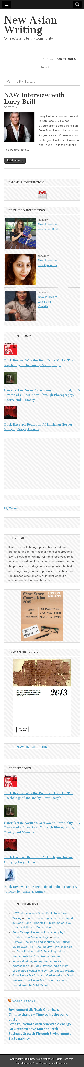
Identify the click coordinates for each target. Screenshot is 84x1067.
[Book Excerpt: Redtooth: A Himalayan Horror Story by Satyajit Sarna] (42, 413)
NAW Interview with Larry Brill (34, 98)
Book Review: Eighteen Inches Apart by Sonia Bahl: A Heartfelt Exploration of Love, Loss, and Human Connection (42, 922)
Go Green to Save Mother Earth (33, 1029)
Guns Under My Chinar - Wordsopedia (37, 975)
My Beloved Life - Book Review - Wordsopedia (42, 946)
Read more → (15, 160)
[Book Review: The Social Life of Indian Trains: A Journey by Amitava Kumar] (42, 875)
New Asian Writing (30, 25)
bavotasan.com (59, 1063)
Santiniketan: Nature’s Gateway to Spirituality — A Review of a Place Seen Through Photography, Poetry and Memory (42, 394)
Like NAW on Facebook (27, 747)
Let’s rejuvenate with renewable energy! (40, 1024)
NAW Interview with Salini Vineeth (47, 301)
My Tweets (11, 508)
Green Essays (23, 1001)
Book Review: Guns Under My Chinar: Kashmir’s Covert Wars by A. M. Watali (42, 980)
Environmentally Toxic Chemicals (33, 1009)
